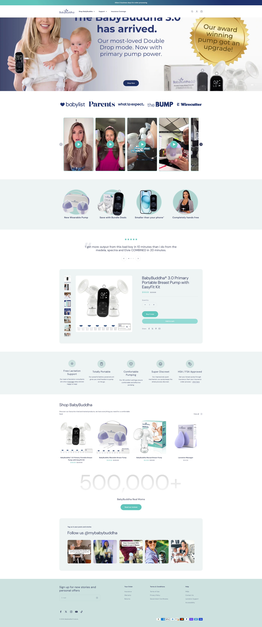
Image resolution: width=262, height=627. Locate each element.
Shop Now (131, 83)
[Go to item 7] (67, 328)
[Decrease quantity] (145, 304)
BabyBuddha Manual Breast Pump (149, 458)
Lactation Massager (185, 458)
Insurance (128, 592)
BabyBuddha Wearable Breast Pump (112, 458)
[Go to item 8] (67, 336)
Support (102, 11)
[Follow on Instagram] (71, 611)
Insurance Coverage (118, 11)
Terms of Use (154, 592)
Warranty (127, 595)
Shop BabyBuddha (86, 11)
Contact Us (189, 595)
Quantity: (145, 300)
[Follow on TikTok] (81, 611)
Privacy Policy (155, 595)
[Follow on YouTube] (76, 611)
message (71, 382)
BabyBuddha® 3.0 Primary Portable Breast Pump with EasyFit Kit (165, 282)
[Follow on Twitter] (66, 611)
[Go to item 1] (67, 279)
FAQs (187, 592)
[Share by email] (159, 328)
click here (196, 382)
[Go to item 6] (67, 320)
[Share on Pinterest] (156, 328)
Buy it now (150, 314)
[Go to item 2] (67, 287)
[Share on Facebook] (149, 328)
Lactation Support (192, 599)
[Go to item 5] (67, 311)
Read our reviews (131, 507)
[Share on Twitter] (152, 328)
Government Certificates (159, 599)
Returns (127, 599)
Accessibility (190, 603)
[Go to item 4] (67, 303)
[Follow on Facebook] (60, 611)
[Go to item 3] (67, 295)
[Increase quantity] (154, 304)
